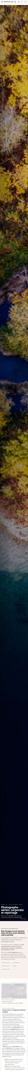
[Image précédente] (2, 463)
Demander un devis (6, 969)
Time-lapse (14, 966)
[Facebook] (22, 1)
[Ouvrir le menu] (25, 1)
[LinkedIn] (15, 1)
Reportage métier (16, 962)
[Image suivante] (25, 463)
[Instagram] (18, 1)
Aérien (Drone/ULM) (6, 962)
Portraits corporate (6, 966)
